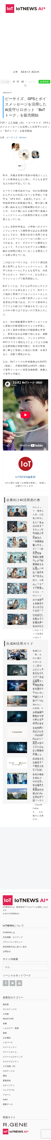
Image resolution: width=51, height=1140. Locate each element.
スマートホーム (10, 1052)
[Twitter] (12, 983)
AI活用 (35, 72)
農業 (5, 1033)
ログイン (32, 82)
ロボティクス (9, 1071)
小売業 (6, 1014)
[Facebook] (5, 983)
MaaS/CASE (8, 1018)
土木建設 (7, 1038)
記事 (15, 72)
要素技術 (7, 1080)
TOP (2, 122)
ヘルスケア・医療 (11, 1028)
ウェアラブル (9, 1090)
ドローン (7, 1095)
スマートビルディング (13, 1057)
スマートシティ (10, 1047)
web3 (5, 1099)
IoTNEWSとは (9, 932)
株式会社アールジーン (26, 907)
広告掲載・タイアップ (13, 937)
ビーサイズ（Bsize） (17, 137)
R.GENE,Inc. (14, 913)
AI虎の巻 (25, 72)
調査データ (8, 1104)
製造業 (6, 1004)
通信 (5, 1076)
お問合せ (7, 951)
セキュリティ (9, 1085)
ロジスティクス (10, 1009)
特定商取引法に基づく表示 (15, 947)
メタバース (8, 1042)
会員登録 (44, 82)
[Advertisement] (25, 39)
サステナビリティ (11, 1061)
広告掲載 (5, 82)
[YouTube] (19, 983)
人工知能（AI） (17, 122)
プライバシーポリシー (13, 942)
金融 (5, 1023)
